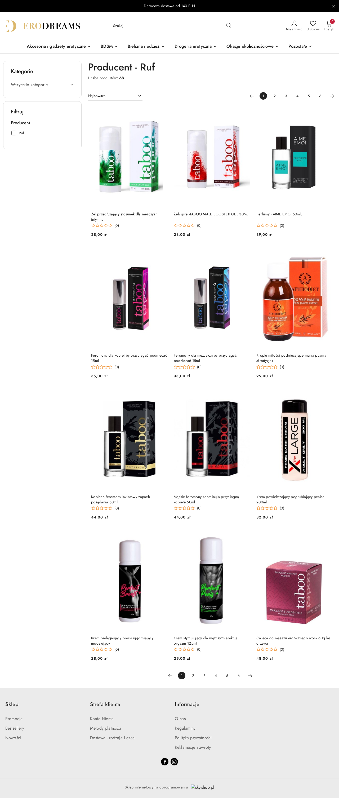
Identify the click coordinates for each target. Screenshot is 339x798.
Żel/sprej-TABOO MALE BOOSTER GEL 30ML (211, 214)
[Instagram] (174, 761)
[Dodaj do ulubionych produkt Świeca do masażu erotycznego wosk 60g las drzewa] (327, 536)
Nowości (13, 738)
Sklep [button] (12, 704)
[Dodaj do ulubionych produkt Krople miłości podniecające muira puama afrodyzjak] (327, 253)
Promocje (14, 719)
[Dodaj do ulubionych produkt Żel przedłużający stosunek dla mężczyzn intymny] (161, 112)
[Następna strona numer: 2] (332, 96)
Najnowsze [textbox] (96, 95)
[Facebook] (164, 761)
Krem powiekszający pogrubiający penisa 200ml (290, 499)
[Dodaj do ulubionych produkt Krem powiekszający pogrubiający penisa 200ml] (327, 394)
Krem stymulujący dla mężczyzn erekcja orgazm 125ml (206, 640)
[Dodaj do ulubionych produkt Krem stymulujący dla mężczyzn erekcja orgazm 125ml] (244, 536)
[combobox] (115, 95)
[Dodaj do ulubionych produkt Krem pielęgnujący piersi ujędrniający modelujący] (161, 536)
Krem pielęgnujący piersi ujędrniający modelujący (122, 640)
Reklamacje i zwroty (193, 747)
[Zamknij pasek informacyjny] (333, 6)
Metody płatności (105, 728)
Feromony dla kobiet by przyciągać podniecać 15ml (129, 358)
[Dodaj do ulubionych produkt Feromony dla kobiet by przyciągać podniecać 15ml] (161, 253)
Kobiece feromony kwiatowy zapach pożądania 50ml (120, 499)
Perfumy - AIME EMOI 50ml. (279, 214)
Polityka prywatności (193, 738)
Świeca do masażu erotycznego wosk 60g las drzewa (293, 640)
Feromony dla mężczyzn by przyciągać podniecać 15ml (205, 358)
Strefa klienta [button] (105, 704)
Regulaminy (185, 728)
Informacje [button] (187, 704)
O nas (180, 719)
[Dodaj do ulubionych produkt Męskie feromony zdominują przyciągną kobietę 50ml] (244, 394)
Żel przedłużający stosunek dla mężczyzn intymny (124, 216)
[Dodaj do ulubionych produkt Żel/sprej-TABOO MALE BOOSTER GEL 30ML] (244, 112)
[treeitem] (42, 84)
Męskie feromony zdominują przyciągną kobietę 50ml (206, 499)
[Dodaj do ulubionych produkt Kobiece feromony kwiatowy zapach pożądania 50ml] (161, 394)
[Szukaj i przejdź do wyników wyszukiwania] (228, 26)
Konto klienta (102, 719)
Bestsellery (14, 728)
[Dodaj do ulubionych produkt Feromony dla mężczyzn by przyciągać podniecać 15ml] (244, 253)
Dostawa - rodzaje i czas (112, 738)
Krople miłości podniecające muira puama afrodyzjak (291, 358)
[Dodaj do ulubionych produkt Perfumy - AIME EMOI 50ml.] (327, 112)
